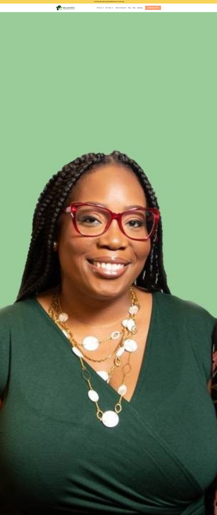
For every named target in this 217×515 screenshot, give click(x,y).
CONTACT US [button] (153, 8)
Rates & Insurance (121, 7)
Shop (134, 7)
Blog (129, 7)
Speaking (140, 7)
